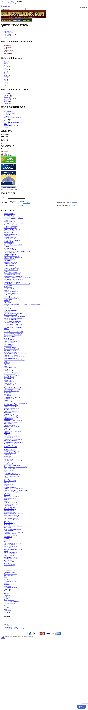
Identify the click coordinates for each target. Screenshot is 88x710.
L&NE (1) (7, 394)
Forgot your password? (64, 205)
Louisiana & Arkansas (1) (11, 406)
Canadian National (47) (10, 254)
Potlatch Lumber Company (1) (12, 476)
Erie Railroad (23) (9, 344)
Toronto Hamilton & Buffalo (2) (13, 526)
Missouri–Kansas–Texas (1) (11, 426)
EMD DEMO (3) (9, 339)
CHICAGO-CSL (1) (9, 280)
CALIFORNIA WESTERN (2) (12, 252)
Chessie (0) (7, 271)
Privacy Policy (8, 589)
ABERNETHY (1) (9, 214)
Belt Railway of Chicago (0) (12, 231)
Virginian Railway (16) (10, 546)
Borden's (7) (7, 235)
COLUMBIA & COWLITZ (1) (12, 293)
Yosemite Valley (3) (9, 565)
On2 (5, 77)
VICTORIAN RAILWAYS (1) (12, 543)
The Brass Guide (8, 575)
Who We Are (7, 610)
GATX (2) (7, 363)
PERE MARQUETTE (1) (11, 468)
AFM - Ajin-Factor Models (11, 117)
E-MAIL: (4, 197)
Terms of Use (7, 591)
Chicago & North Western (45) (12, 274)
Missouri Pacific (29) (9, 425)
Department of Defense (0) (11, 322)
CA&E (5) (7, 246)
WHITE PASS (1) (9, 560)
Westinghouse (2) (9, 555)
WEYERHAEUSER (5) (11, 558)
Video (6, 35)
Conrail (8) (7, 296)
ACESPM (7, 114)
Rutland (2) (7, 495)
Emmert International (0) (10, 341)
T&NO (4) (7, 521)
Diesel (6, 93)
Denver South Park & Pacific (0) (13, 321)
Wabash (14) (7, 547)
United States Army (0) (10, 535)
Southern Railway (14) (10, 512)
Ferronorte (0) (8, 346)
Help (5, 37)
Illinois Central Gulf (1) (10, 383)
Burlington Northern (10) (11, 243)
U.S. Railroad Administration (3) (13, 529)
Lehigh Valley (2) (9, 398)
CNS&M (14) (8, 287)
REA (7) (6, 485)
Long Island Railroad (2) (11, 405)
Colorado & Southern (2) (11, 291)
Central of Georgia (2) (10, 263)
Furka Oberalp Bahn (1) (10, 358)
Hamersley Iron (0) (9, 377)
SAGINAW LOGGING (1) (11, 496)
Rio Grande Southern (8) (11, 492)
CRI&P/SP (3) (8, 302)
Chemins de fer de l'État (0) (11, 268)
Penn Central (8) (8, 464)
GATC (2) (7, 361)
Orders (6, 598)
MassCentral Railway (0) (11, 416)
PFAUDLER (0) (8, 470)
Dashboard (7, 597)
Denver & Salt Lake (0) (10, 319)
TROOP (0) (7, 527)
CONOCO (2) (8, 294)
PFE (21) (6, 471)
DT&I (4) (6, 329)
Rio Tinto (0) (7, 493)
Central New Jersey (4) (10, 262)
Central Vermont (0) (9, 265)
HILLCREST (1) (9, 378)
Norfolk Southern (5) (10, 450)
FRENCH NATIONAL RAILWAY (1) (15, 353)
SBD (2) (6, 501)
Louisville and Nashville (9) (11, 408)
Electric (6, 95)
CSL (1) (6, 307)
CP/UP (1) (7, 301)
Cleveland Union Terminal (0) (12, 282)
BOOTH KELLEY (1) (10, 234)
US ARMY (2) (8, 537)
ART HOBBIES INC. (10, 125)
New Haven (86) (8, 437)
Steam (5, 100)
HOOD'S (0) (7, 380)
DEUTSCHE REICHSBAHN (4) (13, 327)
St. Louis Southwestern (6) (11, 515)
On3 (5, 79)
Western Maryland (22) (10, 552)
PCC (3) (6, 462)
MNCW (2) (7, 428)
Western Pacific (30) (9, 554)
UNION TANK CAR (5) (11, 534)
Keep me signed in (17, 203)
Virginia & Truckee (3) (10, 544)
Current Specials (8, 34)
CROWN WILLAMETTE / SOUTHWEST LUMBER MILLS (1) (22, 304)
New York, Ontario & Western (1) (13, 442)
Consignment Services (10, 581)
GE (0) (6, 366)
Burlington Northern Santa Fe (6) (13, 245)
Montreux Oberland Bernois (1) (12, 431)
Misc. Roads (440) (9, 423)
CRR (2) (6, 305)
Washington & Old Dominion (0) (13, 549)
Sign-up (74, 202)
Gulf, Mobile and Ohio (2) (11, 375)
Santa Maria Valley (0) (10, 498)
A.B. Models (7, 111)
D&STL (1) (7, 312)
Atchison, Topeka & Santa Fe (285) (13, 223)
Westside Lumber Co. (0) (11, 557)
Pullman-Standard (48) (10, 481)
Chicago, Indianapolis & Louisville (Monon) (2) (17, 277)
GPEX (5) (7, 369)
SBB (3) (6, 499)
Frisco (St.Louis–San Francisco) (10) (14, 356)
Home (6, 29)
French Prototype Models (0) (12, 355)
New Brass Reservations (10, 574)
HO (5, 66)
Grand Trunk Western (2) (11, 372)
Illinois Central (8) (9, 381)
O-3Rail (6, 76)
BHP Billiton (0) (8, 232)
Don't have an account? (64, 202)
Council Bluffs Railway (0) (11, 298)
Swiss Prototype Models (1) (11, 520)
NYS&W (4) (7, 454)
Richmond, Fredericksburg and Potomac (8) (16, 490)
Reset (73, 205)
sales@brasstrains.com (11, 627)
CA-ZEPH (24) (8, 248)
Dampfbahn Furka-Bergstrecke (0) (13, 313)
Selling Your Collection (10, 587)
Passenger (7, 97)
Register (15, 3)
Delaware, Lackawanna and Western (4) (15, 316)
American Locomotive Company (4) (14, 218)
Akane (6, 121)
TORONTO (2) (8, 524)
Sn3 (5, 85)
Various (6, 103)
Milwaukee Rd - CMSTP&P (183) (13, 420)
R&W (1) (6, 482)
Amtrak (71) (7, 220)
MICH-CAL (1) (8, 419)
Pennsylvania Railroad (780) (12, 465)
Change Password (9, 600)
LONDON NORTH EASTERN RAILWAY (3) (17, 403)
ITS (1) (6, 386)
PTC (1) (6, 479)
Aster (5, 127)
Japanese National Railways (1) (12, 388)
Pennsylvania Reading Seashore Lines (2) (15, 467)
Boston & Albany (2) (10, 237)
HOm (5, 68)
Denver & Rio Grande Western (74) (14, 318)
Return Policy (8, 586)
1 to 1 (5, 62)
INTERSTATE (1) (9, 384)
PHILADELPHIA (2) (10, 473)
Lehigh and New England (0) (12, 397)
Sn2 (5, 83)
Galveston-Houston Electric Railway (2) (15, 360)
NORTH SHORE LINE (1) (11, 451)
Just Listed (7, 32)
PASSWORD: (6, 203)
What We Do (7, 609)
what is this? (26, 203)
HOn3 (6, 69)
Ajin (5, 119)
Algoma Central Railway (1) (12, 217)
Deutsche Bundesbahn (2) (11, 326)
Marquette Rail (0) (9, 414)
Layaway (6, 583)
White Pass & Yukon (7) (10, 561)
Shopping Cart (6, 6)
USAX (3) (7, 538)
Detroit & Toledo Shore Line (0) (13, 324)
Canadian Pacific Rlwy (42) (11, 256)
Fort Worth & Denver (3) (11, 350)
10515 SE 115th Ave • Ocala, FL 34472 (15, 629)
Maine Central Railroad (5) (11, 411)
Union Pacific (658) (9, 530)
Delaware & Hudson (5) (10, 315)
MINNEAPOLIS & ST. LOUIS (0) (14, 422)
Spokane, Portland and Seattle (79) (13, 513)
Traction (6, 101)
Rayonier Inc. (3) (8, 484)
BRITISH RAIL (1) (9, 242)
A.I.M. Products (8, 113)
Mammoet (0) (8, 412)
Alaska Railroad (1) (9, 215)
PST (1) (6, 478)
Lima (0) (6, 400)
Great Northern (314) (10, 374)
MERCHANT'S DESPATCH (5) (13, 417)
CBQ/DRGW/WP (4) (10, 259)
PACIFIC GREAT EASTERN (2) (13, 460)
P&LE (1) (7, 457)
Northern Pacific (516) (10, 453)
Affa (5, 116)
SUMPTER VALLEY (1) (11, 516)
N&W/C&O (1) (8, 434)
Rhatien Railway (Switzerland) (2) (13, 488)
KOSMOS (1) (8, 392)
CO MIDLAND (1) (9, 288)
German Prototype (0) (10, 367)
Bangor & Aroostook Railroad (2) (13, 229)
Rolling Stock (8, 98)
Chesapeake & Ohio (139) (11, 270)
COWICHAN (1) (9, 299)
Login (10, 3)
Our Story (7, 607)
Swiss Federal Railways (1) (11, 518)
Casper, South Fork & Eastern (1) (13, 257)
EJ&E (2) (6, 338)
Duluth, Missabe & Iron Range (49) (13, 332)
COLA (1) (7, 290)
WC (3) (6, 551)
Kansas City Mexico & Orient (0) (13, 389)
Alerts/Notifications (9, 603)
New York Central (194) (10, 440)
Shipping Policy (8, 584)
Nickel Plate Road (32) (10, 444)
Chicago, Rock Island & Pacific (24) (14, 279)
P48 (5, 80)
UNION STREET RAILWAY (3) (13, 532)
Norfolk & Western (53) (10, 447)
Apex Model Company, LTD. (12, 122)
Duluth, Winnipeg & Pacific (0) (12, 335)
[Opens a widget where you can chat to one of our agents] (81, 707)
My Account (4, 3)
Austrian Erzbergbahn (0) (11, 226)
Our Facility (7, 612)
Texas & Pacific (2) (9, 523)
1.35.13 (3, 638)
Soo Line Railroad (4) (10, 507)
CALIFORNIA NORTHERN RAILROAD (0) (17, 251)
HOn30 (6, 71)
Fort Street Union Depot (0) (11, 349)
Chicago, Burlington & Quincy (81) (14, 276)
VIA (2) (6, 541)
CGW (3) (6, 266)
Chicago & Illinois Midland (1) (12, 273)
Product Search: (5, 9)
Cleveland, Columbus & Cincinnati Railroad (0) (17, 284)
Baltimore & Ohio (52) (10, 228)
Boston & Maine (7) (9, 238)
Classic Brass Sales (9, 572)
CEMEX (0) (7, 260)
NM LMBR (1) (8, 445)
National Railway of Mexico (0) (12, 436)
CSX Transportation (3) (10, 310)
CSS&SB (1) (7, 308)
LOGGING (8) (8, 402)
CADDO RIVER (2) (10, 249)
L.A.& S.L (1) (8, 395)
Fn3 (5, 63)
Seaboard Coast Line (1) (10, 504)
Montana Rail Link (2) (10, 430)
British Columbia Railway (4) (12, 240)
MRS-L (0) (7, 433)
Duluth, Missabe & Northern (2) (13, 333)
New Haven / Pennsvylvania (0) (13, 439)
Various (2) (7, 540)
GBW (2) (6, 364)
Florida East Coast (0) (10, 347)
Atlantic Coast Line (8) (10, 224)
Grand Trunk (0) (8, 370)
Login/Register (8, 595)
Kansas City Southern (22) (11, 391)
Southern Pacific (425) (10, 510)
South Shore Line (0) (10, 509)
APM (5, 124)
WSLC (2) (7, 563)
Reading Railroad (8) (10, 487)
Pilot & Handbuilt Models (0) (12, 474)
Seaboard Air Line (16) (10, 502)
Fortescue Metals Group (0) (11, 352)
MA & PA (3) (8, 409)
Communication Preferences (11, 601)
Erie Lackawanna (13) (10, 342)
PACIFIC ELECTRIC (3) (11, 459)
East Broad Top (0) (9, 336)
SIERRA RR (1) (8, 506)
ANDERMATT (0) (9, 221)
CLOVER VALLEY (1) (10, 285)
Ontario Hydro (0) (9, 456)
